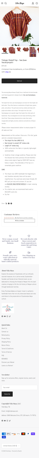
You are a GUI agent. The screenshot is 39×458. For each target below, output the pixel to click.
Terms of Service (7, 352)
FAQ (3, 355)
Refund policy (6, 335)
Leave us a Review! (7, 365)
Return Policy (6, 345)
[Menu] (2, 3)
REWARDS (5, 359)
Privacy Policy (6, 338)
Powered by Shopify (17, 451)
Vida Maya (8, 451)
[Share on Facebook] (9, 203)
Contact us (5, 332)
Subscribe (7, 394)
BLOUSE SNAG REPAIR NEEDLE (16, 184)
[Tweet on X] (6, 203)
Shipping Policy (6, 342)
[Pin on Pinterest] (11, 203)
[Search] (6, 3)
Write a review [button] (19, 221)
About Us (4, 328)
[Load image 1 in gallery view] (19, 26)
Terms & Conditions (8, 348)
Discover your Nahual (8, 362)
